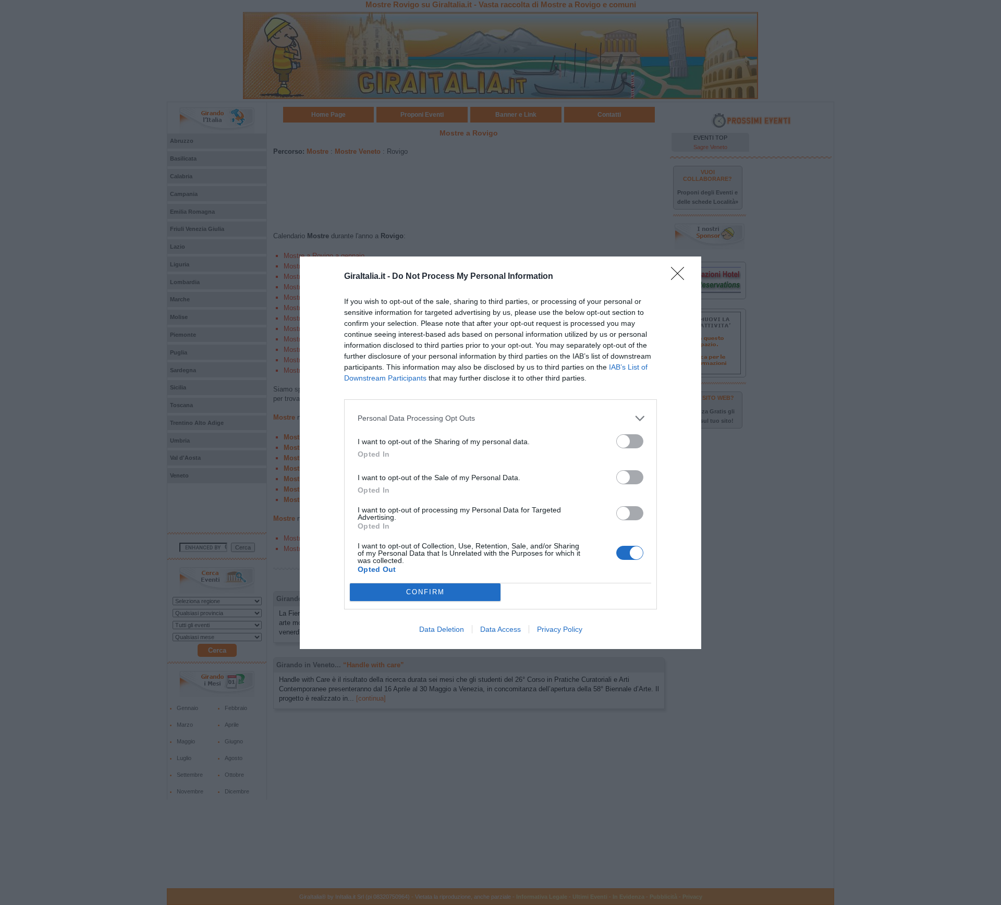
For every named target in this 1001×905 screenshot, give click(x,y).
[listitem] (500, 418)
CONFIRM (425, 592)
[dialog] (500, 452)
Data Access (500, 629)
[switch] (629, 441)
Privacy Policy (559, 629)
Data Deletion (441, 629)
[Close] (681, 277)
